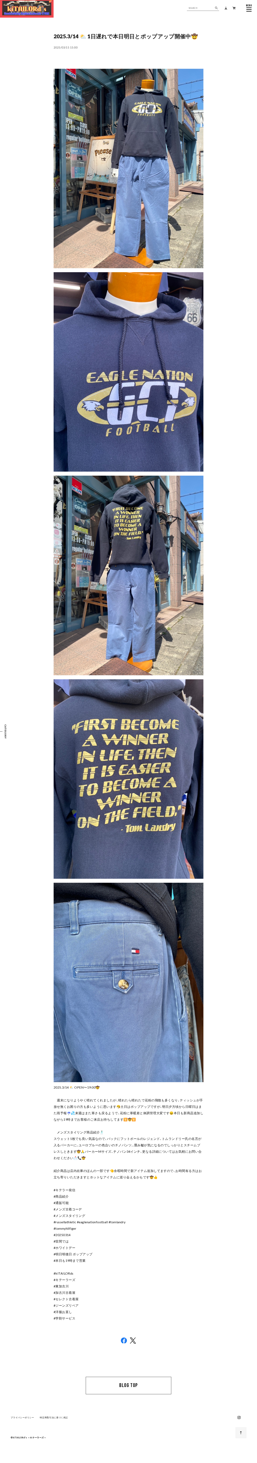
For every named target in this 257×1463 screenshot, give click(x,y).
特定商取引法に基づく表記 (54, 1417)
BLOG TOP (128, 1385)
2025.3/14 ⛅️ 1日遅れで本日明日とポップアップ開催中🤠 (126, 36)
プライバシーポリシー (22, 1417)
